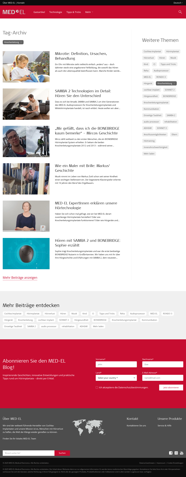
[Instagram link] (176, 453)
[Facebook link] (170, 453)
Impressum (161, 463)
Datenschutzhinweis (147, 463)
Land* (98, 372)
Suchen (62, 453)
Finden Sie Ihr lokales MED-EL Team (19, 438)
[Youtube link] (181, 453)
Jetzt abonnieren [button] (171, 387)
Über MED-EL (9, 2)
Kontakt (21, 2)
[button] (89, 12)
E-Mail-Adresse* (149, 372)
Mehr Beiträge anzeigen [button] (20, 277)
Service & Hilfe (164, 425)
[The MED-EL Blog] (14, 12)
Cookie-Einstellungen (175, 463)
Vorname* (100, 359)
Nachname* (147, 359)
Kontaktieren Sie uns (136, 425)
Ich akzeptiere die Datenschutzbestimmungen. (123, 387)
